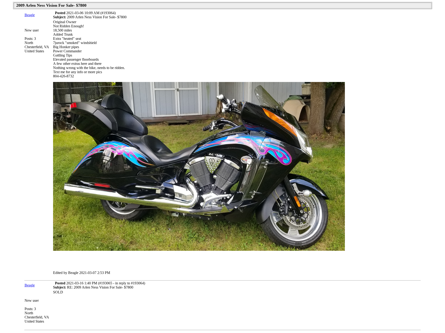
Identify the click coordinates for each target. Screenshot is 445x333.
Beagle (30, 15)
